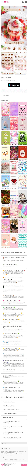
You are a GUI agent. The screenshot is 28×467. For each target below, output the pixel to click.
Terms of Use (22, 459)
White (4, 90)
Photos (20, 90)
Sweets (9, 90)
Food (15, 90)
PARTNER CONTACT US (14, 459)
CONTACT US (5, 459)
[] (25, 443)
